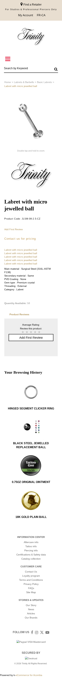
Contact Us (31, 571)
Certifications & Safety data (31, 554)
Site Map (31, 592)
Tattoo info (31, 546)
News (31, 609)
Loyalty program (31, 575)
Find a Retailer (32, 4)
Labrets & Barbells (24, 82)
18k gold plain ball (31, 516)
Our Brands (31, 617)
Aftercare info (31, 542)
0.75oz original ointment (31, 482)
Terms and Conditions (31, 580)
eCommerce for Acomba (29, 675)
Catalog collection (31, 558)
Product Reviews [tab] (19, 314)
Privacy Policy (31, 584)
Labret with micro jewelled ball (20, 249)
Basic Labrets (44, 82)
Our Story (31, 605)
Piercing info (31, 550)
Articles (31, 613)
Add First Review (13, 229)
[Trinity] (31, 37)
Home (7, 82)
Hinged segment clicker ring (31, 408)
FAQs (31, 588)
